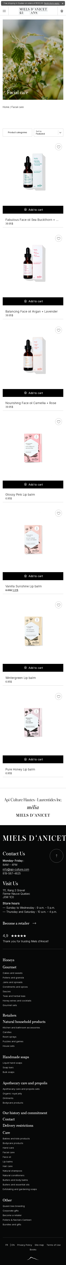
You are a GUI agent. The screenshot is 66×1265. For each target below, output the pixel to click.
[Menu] (4, 11)
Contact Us (14, 853)
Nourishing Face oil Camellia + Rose (30, 403)
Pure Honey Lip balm (20, 769)
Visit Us (10, 883)
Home (6, 107)
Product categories (17, 132)
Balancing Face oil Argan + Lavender (31, 311)
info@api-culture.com (16, 869)
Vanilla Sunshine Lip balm (23, 586)
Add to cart (35, 209)
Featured (40, 133)
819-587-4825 (12, 873)
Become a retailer (16, 923)
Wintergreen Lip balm (20, 678)
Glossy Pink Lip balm (20, 494)
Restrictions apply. (52, 3)
